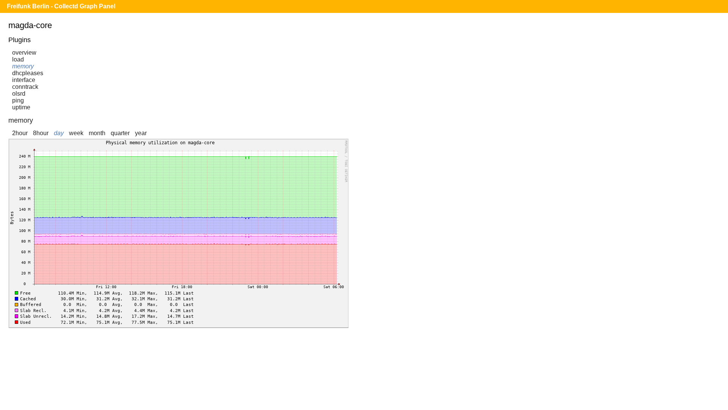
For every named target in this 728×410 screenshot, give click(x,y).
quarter (120, 133)
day (59, 133)
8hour (41, 133)
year (141, 133)
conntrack (25, 87)
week (76, 133)
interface (23, 80)
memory (23, 66)
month (97, 133)
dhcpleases (27, 73)
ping (18, 100)
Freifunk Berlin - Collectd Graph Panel (61, 6)
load (18, 59)
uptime (21, 107)
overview (24, 52)
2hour (20, 133)
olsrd (18, 93)
